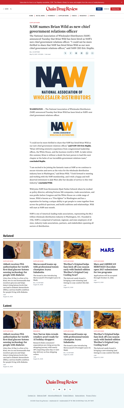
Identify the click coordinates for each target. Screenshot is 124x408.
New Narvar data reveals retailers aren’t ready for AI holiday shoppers (46, 336)
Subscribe (115, 9)
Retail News (40, 15)
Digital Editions (68, 395)
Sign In (106, 9)
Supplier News (63, 15)
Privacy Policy (91, 395)
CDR (4, 294)
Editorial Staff (41, 395)
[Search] (11, 9)
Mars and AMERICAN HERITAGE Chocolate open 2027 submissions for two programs (106, 268)
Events (92, 15)
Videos (74, 15)
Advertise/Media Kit (55, 395)
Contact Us (32, 395)
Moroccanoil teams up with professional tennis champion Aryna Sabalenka (46, 268)
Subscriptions (80, 395)
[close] (121, 2)
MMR (99, 9)
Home (31, 15)
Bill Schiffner (35, 52)
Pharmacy (51, 15)
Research (83, 15)
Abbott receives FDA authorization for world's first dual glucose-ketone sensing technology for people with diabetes (16, 269)
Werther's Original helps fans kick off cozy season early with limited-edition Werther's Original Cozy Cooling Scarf (77, 269)
